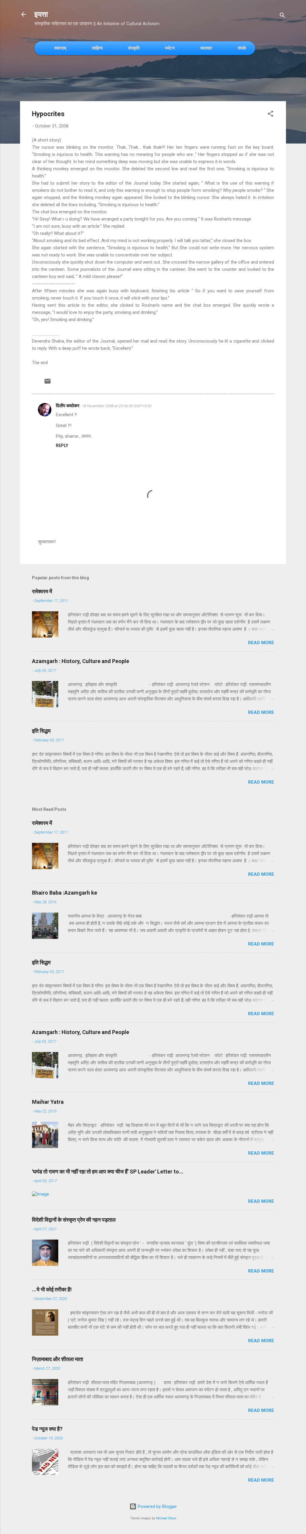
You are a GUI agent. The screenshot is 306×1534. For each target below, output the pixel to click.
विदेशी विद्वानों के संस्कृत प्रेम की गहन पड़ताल (74, 1220)
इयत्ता (41, 14)
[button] (270, 114)
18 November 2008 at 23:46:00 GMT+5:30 (117, 406)
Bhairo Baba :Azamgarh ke (64, 893)
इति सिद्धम (41, 731)
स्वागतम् (60, 48)
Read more (261, 642)
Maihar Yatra (48, 1102)
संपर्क (242, 48)
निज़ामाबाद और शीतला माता (57, 1359)
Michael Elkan (166, 1518)
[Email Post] (47, 383)
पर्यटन (170, 48)
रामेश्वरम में (42, 591)
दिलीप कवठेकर (67, 405)
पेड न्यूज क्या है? (47, 1429)
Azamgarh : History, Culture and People (80, 661)
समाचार (206, 48)
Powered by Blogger (157, 1506)
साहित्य (97, 48)
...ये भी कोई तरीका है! (52, 1289)
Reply (62, 445)
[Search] (282, 16)
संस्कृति (134, 48)
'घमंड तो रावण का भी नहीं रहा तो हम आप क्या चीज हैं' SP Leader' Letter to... (107, 1171)
